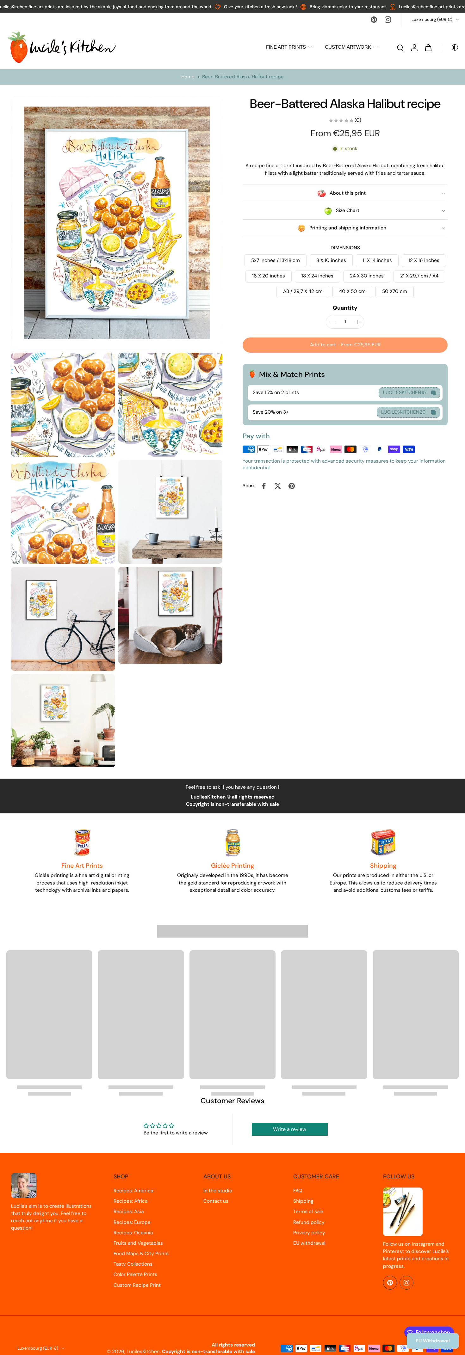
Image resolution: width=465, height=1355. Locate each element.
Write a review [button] (289, 1129)
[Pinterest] (374, 20)
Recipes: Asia (129, 1211)
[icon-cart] (428, 47)
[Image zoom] (116, 222)
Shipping (303, 1201)
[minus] (332, 322)
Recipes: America (133, 1191)
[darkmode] (450, 47)
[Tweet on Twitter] (278, 486)
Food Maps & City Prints (141, 1253)
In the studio (217, 1191)
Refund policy (309, 1222)
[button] (345, 345)
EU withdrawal (309, 1243)
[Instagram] (388, 20)
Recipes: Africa (130, 1201)
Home (188, 77)
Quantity (345, 308)
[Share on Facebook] (264, 486)
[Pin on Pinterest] (292, 486)
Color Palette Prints (135, 1274)
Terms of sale (308, 1211)
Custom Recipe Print (137, 1285)
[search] (400, 47)
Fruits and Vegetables (138, 1243)
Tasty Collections (133, 1264)
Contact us (215, 1201)
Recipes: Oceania (133, 1233)
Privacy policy (309, 1233)
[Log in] (414, 47)
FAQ (297, 1191)
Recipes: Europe (132, 1222)
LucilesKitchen (143, 1351)
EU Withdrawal (433, 1341)
